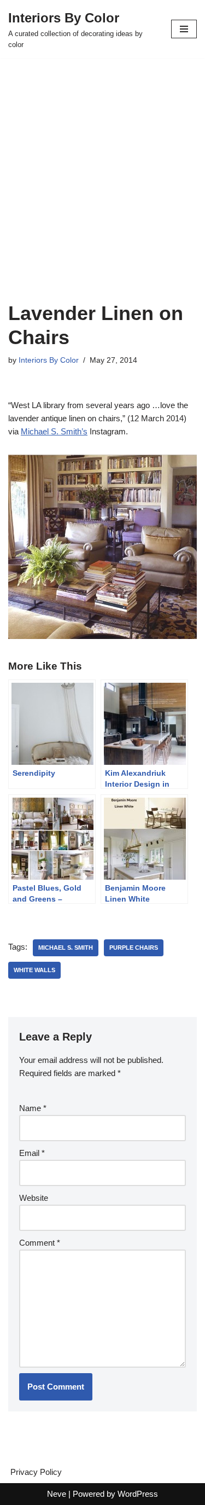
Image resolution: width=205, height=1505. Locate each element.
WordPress (138, 1493)
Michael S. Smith (65, 947)
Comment (39, 1242)
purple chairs (133, 947)
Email (32, 1153)
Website (33, 1197)
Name (32, 1108)
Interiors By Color (49, 360)
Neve (56, 1493)
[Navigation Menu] (184, 29)
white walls (34, 970)
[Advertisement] (102, 193)
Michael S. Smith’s (54, 431)
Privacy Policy (36, 1472)
